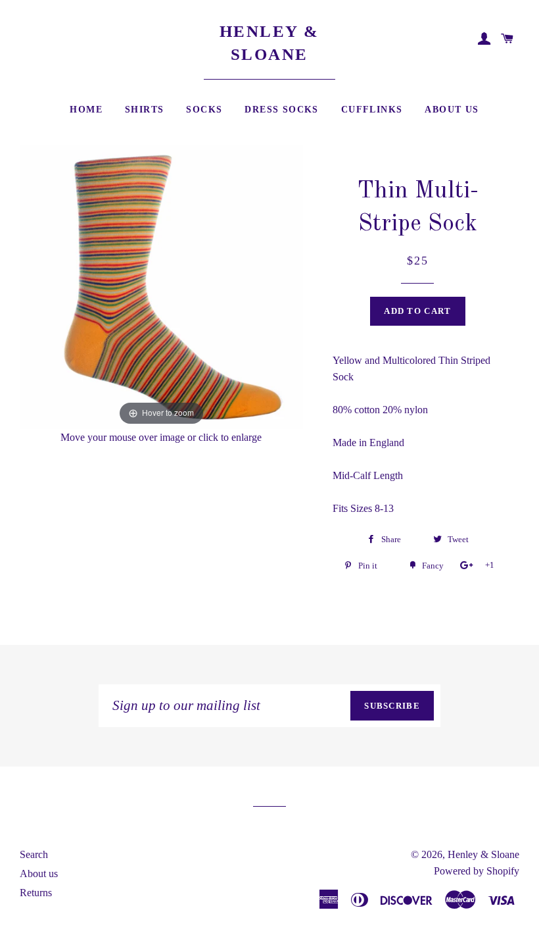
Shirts (144, 109)
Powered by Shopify (476, 870)
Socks (204, 109)
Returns (36, 892)
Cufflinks (372, 109)
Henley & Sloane (269, 42)
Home (86, 109)
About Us (452, 109)
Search (34, 854)
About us (39, 873)
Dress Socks (281, 109)
